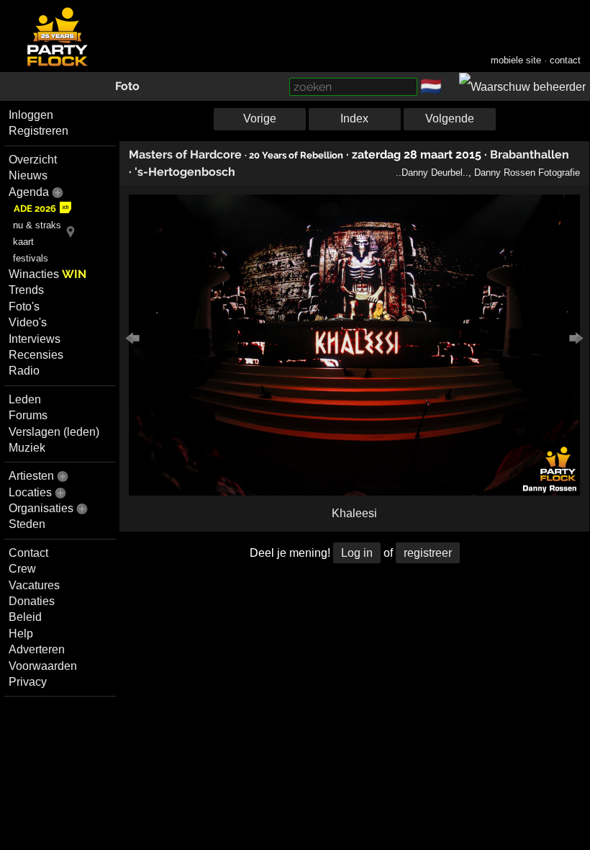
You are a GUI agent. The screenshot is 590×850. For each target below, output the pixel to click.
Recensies (36, 355)
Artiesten (31, 476)
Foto (127, 86)
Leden (25, 399)
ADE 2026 (35, 208)
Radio (24, 370)
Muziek (27, 448)
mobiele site (516, 60)
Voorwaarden (43, 666)
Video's (28, 322)
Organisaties (41, 508)
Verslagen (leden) (54, 432)
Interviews (34, 339)
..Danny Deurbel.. (432, 172)
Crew (22, 569)
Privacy (28, 682)
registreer (428, 553)
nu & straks (37, 225)
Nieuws (28, 175)
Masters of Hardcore (185, 154)
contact (565, 60)
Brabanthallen (529, 154)
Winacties (47, 274)
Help (21, 633)
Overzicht (33, 159)
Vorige (259, 118)
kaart (23, 241)
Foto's (24, 306)
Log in (357, 553)
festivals (30, 258)
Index (354, 118)
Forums (28, 415)
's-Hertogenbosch (185, 172)
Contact (28, 553)
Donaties (32, 601)
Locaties (30, 492)
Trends (26, 290)
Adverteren (37, 649)
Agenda (29, 192)
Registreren (38, 131)
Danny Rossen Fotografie (527, 172)
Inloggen (31, 115)
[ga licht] (450, 87)
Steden (27, 524)
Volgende (449, 118)
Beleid (25, 617)
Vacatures (34, 585)
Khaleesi (354, 513)
